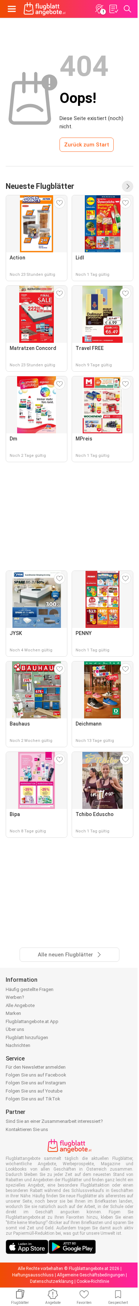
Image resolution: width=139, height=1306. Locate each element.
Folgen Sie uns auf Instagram (36, 1082)
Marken (13, 1013)
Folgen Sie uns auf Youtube (34, 1091)
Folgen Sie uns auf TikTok (33, 1098)
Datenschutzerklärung (51, 1281)
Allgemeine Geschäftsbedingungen (91, 1275)
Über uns (15, 1029)
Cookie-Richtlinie (93, 1281)
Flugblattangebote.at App (32, 1021)
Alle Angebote (20, 1005)
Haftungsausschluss (33, 1275)
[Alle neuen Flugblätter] (127, 186)
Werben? (15, 997)
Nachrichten (18, 1045)
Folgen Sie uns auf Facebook (36, 1075)
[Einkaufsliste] (113, 9)
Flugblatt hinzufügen (27, 1037)
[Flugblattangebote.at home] (45, 9)
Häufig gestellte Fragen (29, 989)
